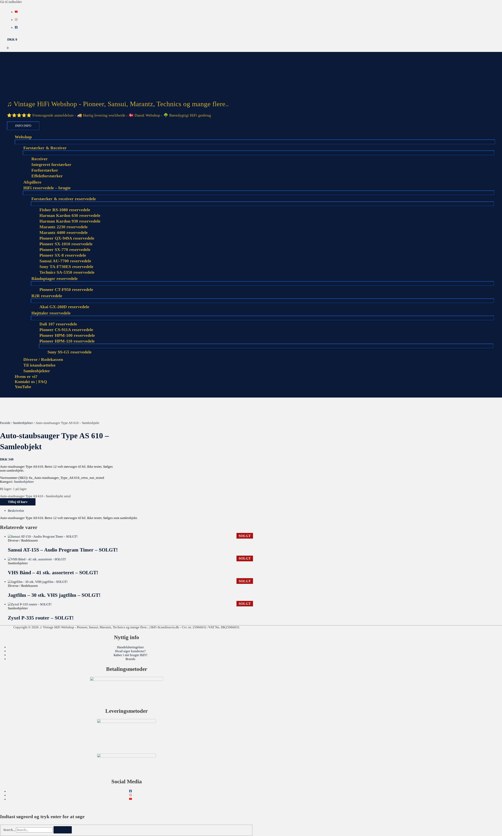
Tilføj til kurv (18, 502)
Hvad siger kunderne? (130, 651)
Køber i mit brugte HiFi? (130, 655)
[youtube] (16, 12)
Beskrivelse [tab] (16, 511)
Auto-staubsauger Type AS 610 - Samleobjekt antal (35, 496)
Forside (5, 423)
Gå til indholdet (11, 2)
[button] (8, 395)
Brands (130, 659)
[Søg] (63, 829)
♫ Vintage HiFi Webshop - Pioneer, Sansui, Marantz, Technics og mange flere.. (118, 104)
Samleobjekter (23, 423)
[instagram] (16, 20)
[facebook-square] (16, 28)
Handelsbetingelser (130, 647)
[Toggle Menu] (255, 141)
